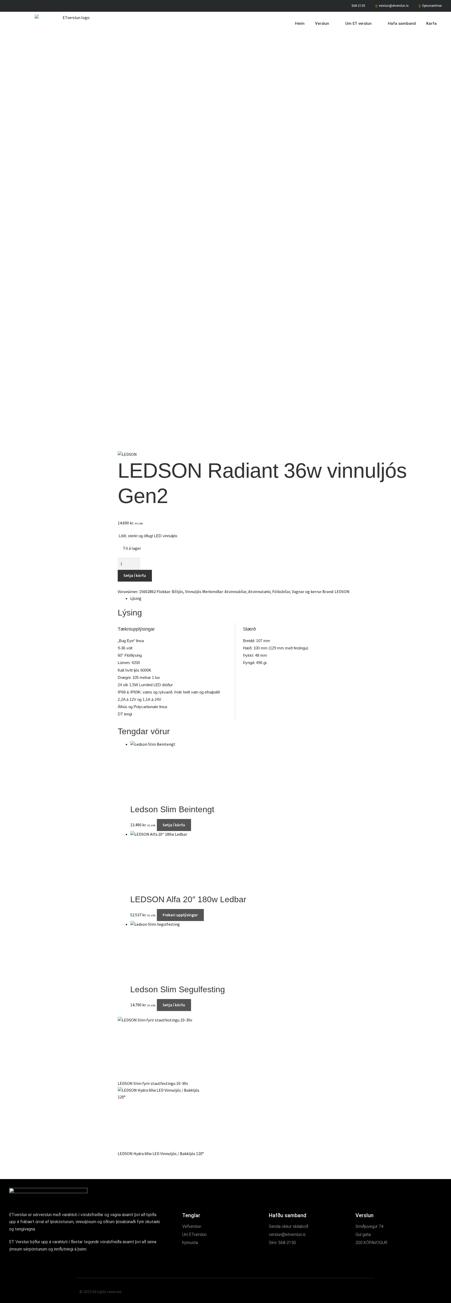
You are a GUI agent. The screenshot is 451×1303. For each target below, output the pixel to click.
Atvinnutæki (259, 591)
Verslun (322, 23)
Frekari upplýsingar (180, 914)
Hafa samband (402, 23)
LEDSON (342, 591)
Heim (300, 23)
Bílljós (177, 591)
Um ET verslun (358, 23)
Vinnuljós (193, 591)
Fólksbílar (281, 591)
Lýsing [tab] (135, 598)
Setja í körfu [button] (174, 824)
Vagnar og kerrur (307, 591)
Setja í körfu (134, 575)
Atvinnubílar (235, 591)
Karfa (431, 23)
